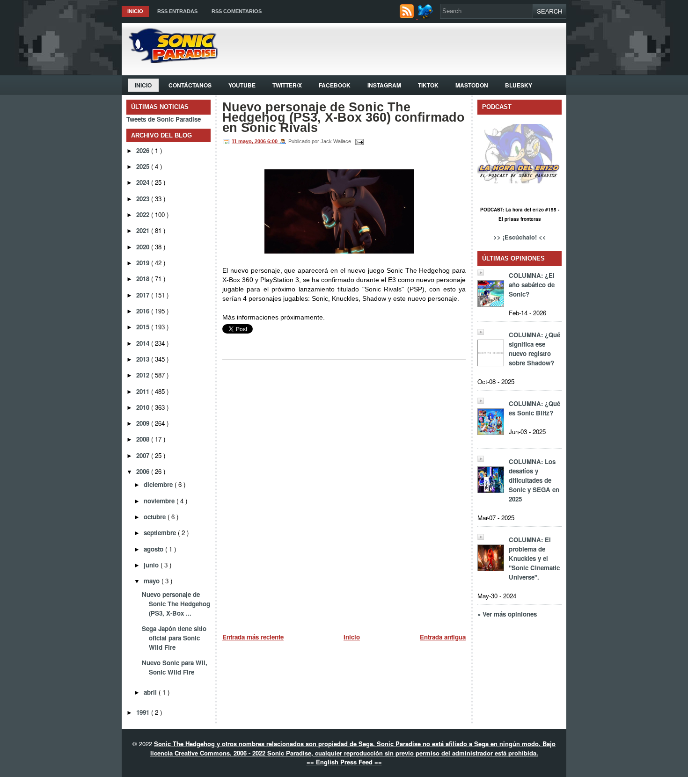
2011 (143, 391)
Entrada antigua (443, 636)
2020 (143, 246)
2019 (143, 262)
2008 (143, 439)
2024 (143, 182)
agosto (154, 549)
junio (152, 564)
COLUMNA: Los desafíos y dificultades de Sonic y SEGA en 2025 (534, 480)
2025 (143, 166)
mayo (152, 580)
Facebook (335, 85)
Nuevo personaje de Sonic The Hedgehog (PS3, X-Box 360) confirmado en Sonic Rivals (343, 117)
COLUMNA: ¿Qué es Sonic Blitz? (534, 408)
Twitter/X (287, 85)
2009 (143, 423)
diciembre (159, 484)
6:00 (273, 141)
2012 (143, 374)
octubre (156, 516)
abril (151, 692)
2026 (143, 150)
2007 (143, 455)
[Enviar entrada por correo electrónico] (358, 141)
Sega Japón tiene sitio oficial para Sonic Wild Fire (174, 638)
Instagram (384, 85)
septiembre (161, 532)
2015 (143, 326)
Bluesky (518, 85)
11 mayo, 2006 (249, 141)
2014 (143, 343)
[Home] (170, 60)
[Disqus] (344, 493)
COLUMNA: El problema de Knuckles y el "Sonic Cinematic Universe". (534, 558)
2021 (143, 230)
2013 (143, 359)
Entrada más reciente (253, 636)
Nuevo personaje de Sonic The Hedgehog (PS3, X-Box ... (176, 603)
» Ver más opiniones (507, 614)
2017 (143, 294)
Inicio (135, 11)
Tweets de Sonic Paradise (163, 119)
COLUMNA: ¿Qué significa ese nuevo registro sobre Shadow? (534, 348)
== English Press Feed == (344, 761)
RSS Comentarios (237, 11)
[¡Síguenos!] (426, 16)
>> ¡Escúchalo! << (519, 236)
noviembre (160, 500)
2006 (143, 471)
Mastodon (471, 85)
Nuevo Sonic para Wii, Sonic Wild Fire (174, 667)
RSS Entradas (177, 11)
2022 (143, 214)
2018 (143, 278)
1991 (143, 712)
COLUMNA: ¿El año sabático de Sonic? (532, 284)
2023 (143, 198)
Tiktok (428, 85)
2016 (143, 310)
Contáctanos (190, 85)
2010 (143, 407)
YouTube (242, 85)
